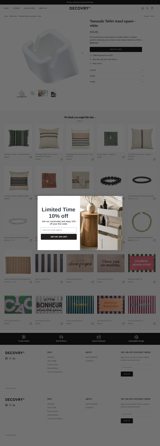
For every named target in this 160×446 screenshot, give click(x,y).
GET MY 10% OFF (59, 237)
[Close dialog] (120, 199)
